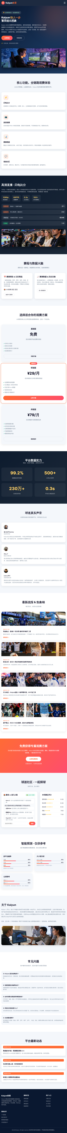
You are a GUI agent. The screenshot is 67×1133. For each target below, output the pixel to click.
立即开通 (33, 398)
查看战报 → (6, 637)
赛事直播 (26, 1098)
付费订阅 (48, 1098)
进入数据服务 (42, 290)
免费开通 (33, 356)
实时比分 (26, 1101)
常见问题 (48, 1106)
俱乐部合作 (4, 1117)
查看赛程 (19, 38)
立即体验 (7, 38)
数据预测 (26, 1106)
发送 (32, 823)
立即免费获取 (33, 759)
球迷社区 (48, 1101)
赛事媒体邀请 (4, 1119)
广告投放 (3, 1114)
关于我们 (48, 1103)
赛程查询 (26, 1103)
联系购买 (33, 439)
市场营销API (4, 1122)
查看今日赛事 (9, 294)
